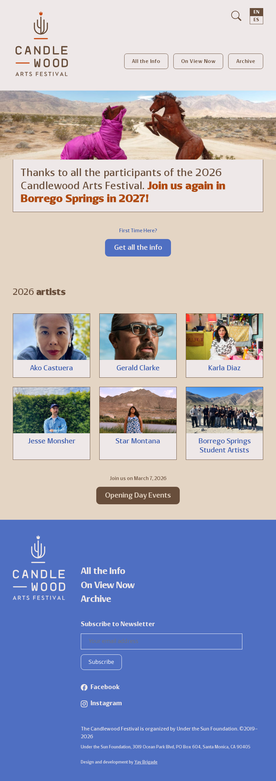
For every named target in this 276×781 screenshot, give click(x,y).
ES (256, 20)
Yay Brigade (146, 762)
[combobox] (256, 12)
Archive (245, 61)
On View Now (198, 61)
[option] (256, 20)
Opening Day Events (138, 496)
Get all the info (138, 248)
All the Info (146, 61)
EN (256, 12)
